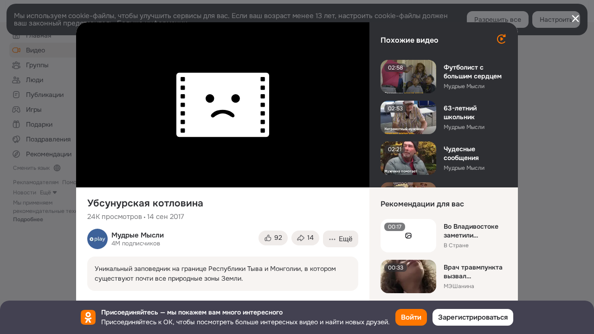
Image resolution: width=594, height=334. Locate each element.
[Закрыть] (575, 18)
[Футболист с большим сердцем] (408, 76)
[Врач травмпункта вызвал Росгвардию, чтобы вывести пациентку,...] (408, 276)
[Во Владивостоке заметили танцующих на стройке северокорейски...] (408, 235)
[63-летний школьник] (408, 117)
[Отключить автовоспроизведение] (501, 39)
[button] (273, 238)
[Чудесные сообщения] (408, 158)
